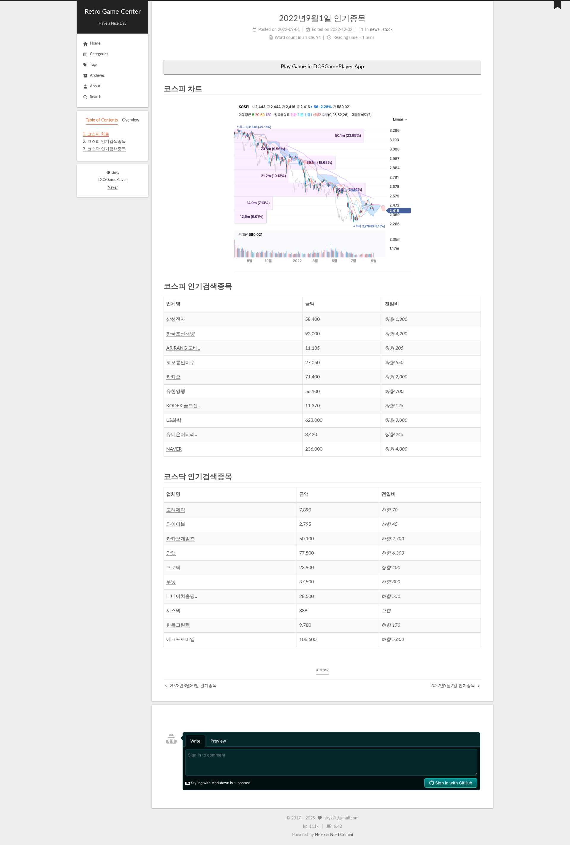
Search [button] (95, 97)
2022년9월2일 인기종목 (453, 686)
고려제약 (175, 510)
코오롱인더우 (180, 362)
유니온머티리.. (181, 434)
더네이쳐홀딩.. (181, 596)
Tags (94, 65)
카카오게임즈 (180, 538)
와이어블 (175, 524)
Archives (97, 76)
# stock (322, 670)
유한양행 (175, 391)
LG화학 (173, 420)
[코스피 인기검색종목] (477, 286)
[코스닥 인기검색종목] (477, 476)
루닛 (171, 581)
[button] (112, 157)
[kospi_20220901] (322, 185)
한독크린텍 (178, 625)
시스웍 (173, 610)
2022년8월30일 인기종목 (193, 686)
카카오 (173, 377)
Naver (112, 187)
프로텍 (173, 567)
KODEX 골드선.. (183, 405)
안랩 (171, 553)
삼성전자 (175, 319)
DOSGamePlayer (112, 180)
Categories (99, 54)
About (95, 86)
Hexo (320, 835)
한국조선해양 (180, 333)
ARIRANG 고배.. (183, 348)
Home (95, 43)
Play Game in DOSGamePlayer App (322, 67)
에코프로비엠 (180, 639)
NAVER (174, 449)
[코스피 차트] (477, 88)
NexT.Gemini (341, 835)
